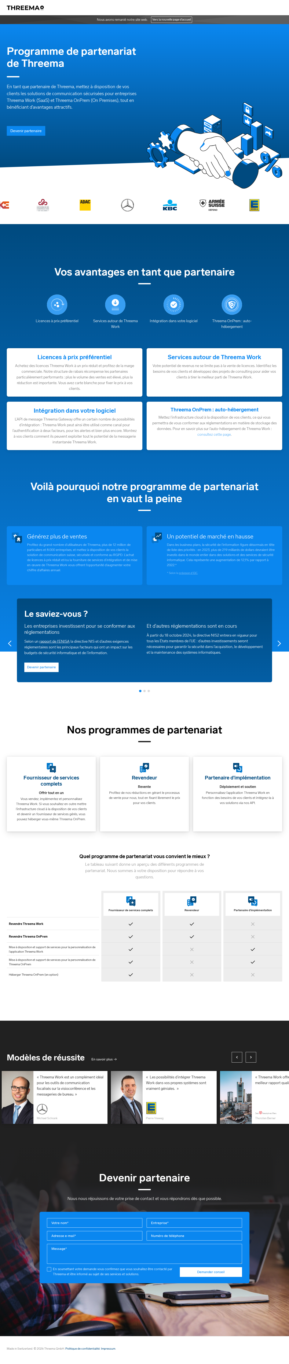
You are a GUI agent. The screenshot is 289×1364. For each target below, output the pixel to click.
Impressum (108, 1348)
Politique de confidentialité (82, 1348)
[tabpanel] (144, 640)
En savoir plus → (104, 1059)
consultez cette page (214, 434)
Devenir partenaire (26, 131)
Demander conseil (211, 1272)
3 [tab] (149, 691)
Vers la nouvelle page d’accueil (171, 19)
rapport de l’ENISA (54, 641)
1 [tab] (140, 691)
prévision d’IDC (188, 573)
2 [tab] (144, 691)
